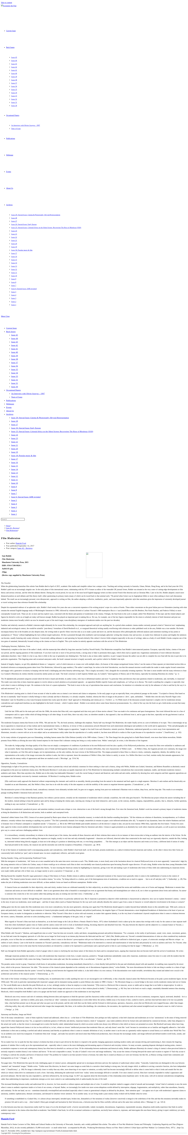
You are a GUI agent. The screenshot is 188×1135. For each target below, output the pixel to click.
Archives (9, 414)
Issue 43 (14, 342)
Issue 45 (14, 335)
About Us (10, 411)
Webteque (10, 404)
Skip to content (6, 3)
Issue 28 (14, 421)
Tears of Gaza (16, 397)
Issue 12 (14, 476)
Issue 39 (14, 356)
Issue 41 (14, 349)
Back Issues (11, 332)
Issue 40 (14, 352)
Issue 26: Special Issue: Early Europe (26, 428)
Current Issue (11, 328)
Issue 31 (14, 383)
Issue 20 (14, 449)
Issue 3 (14, 507)
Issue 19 (14, 452)
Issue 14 (14, 469)
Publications (11, 400)
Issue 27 (14, 425)
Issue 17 (14, 459)
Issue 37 (14, 363)
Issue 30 (14, 387)
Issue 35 (14, 369)
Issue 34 (14, 373)
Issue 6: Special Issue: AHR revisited (26, 497)
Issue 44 (14, 338)
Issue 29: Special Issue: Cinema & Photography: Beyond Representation (40, 418)
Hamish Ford (21, 543)
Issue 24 (14, 435)
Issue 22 (14, 442)
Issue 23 (14, 438)
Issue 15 (14, 466)
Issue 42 (14, 345)
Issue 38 (14, 359)
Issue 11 (14, 480)
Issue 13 (14, 473)
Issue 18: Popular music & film (23, 456)
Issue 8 (14, 490)
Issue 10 (14, 483)
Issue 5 (14, 500)
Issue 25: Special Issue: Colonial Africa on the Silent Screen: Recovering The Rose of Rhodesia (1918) (52, 431)
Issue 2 (14, 511)
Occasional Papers (13, 390)
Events (9, 407)
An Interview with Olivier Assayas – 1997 (28, 394)
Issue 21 (14, 445)
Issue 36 (14, 366)
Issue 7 (14, 493)
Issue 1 (14, 514)
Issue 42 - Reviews (24, 548)
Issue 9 (14, 487)
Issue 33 (14, 376)
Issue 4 (14, 504)
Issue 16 (14, 462)
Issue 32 (14, 380)
